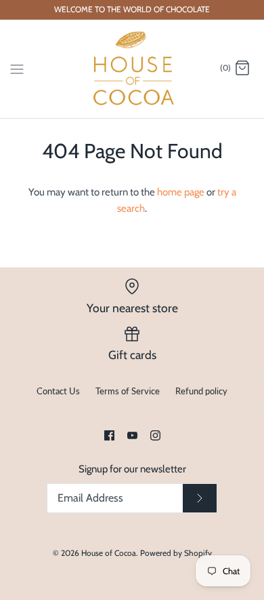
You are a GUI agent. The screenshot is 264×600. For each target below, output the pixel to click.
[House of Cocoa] (132, 68)
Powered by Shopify (176, 553)
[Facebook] (109, 435)
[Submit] (200, 498)
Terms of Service (127, 391)
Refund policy (201, 391)
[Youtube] (132, 435)
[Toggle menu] (17, 68)
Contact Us (58, 391)
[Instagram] (155, 435)
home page (180, 192)
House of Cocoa (108, 553)
